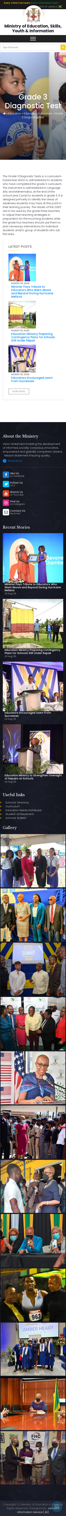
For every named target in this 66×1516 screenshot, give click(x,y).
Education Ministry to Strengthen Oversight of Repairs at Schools (33, 777)
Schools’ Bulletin (16, 818)
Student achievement (20, 814)
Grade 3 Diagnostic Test (42, 115)
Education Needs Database (24, 810)
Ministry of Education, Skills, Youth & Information (33, 28)
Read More (14, 461)
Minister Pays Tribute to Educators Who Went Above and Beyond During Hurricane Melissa (32, 292)
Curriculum (13, 806)
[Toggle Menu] (33, 39)
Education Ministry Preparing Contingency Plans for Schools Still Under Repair (33, 337)
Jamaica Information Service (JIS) (38, 1510)
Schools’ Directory (17, 802)
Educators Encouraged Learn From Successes (32, 379)
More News (18, 391)
